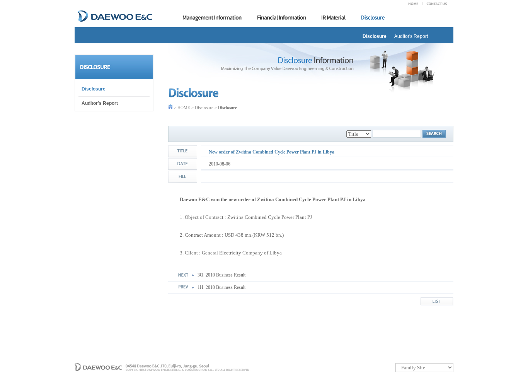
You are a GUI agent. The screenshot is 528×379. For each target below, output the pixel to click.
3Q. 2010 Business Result (221, 275)
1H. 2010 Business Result (221, 287)
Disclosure (375, 36)
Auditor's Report (411, 36)
